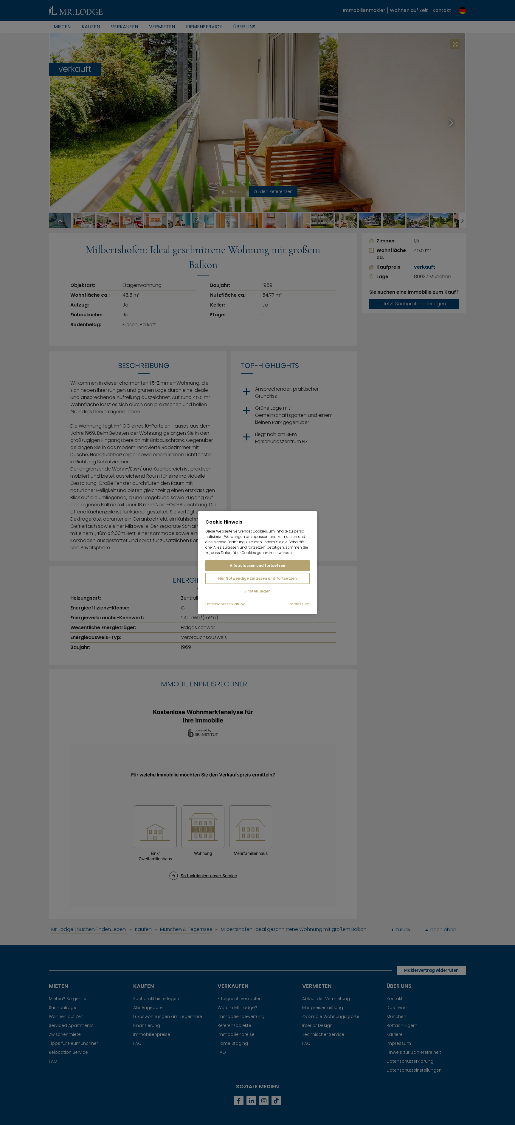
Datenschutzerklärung (225, 604)
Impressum (299, 604)
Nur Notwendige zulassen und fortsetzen (257, 578)
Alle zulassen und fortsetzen (257, 565)
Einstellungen (257, 591)
